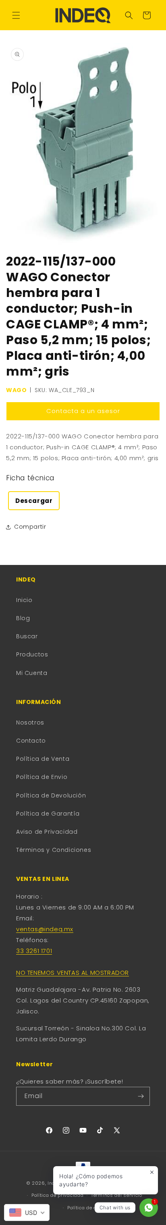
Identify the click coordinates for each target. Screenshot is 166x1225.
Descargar (33, 500)
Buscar (27, 636)
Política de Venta (42, 759)
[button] (16, 15)
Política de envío (86, 1207)
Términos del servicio (116, 1195)
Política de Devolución (51, 795)
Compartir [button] (30, 527)
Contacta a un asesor (83, 411)
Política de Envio (41, 777)
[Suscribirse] (140, 1096)
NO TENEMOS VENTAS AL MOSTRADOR (72, 972)
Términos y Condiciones (53, 850)
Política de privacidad (57, 1195)
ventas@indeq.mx (44, 929)
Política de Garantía (48, 814)
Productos (32, 654)
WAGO (16, 390)
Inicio (24, 600)
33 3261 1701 (34, 951)
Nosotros (30, 722)
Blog (23, 618)
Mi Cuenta (31, 673)
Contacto (31, 741)
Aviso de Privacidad (46, 832)
